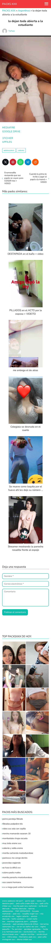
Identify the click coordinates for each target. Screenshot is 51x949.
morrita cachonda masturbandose (18, 853)
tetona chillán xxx (24, 939)
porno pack (30, 901)
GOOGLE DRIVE (11, 131)
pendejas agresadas (32, 929)
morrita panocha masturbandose (17, 877)
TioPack (11, 31)
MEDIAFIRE (8, 127)
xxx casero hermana (12, 882)
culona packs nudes (12, 872)
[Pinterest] (13, 162)
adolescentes (9, 150)
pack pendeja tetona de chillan (25, 924)
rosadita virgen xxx (30, 913)
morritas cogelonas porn (17, 921)
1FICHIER (7, 138)
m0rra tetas (12, 937)
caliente (21, 150)
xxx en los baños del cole (27, 926)
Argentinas (24, 10)
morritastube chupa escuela (15, 838)
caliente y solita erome (13, 848)
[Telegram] (28, 162)
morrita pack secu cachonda (24, 906)
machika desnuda (19, 908)
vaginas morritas (27, 934)
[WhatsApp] (20, 162)
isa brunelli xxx (30, 931)
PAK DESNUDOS (22, 911)
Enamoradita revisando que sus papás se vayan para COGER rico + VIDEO (13, 178)
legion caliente (22, 916)
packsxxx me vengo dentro (15, 858)
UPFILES (7, 142)
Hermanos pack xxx (27, 937)
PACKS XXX (9, 4)
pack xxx (16, 913)
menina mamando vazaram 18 (16, 833)
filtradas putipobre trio (13, 823)
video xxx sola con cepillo (14, 828)
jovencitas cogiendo (12, 862)
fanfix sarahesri (18, 919)
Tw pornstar (17, 929)
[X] (5, 162)
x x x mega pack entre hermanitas (18, 887)
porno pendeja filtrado (13, 819)
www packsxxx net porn (12, 901)
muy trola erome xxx (12, 843)
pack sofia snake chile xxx (27, 903)
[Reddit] (35, 162)
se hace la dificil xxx (12, 867)
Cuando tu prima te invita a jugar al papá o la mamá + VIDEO (38, 178)
